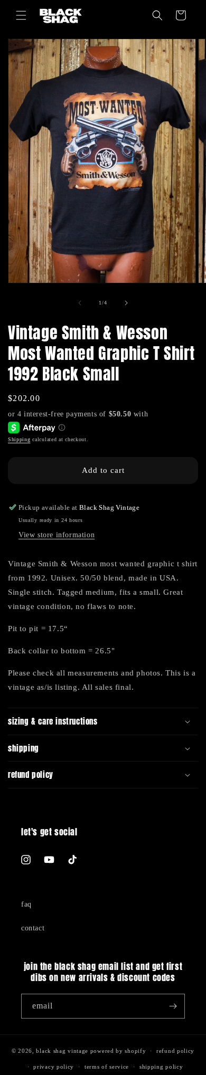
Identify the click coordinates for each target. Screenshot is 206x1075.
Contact (32, 928)
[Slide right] (126, 303)
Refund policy (175, 1051)
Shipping (19, 439)
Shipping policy (161, 1066)
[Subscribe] (172, 1006)
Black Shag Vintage (62, 1051)
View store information (56, 535)
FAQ (26, 904)
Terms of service (107, 1066)
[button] (21, 15)
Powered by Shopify (118, 1051)
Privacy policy (53, 1066)
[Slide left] (79, 303)
